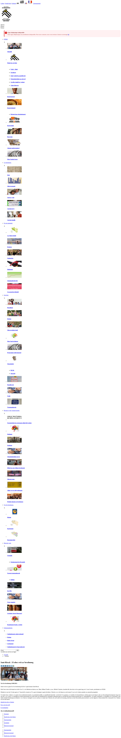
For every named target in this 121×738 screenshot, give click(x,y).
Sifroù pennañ (11, 186)
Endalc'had (8, 3)
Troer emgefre (11, 602)
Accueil (6, 654)
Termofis (9, 555)
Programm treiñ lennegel (14, 352)
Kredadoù (6, 723)
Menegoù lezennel (8, 725)
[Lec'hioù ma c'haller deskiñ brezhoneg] (14, 232)
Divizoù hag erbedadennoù (18, 114)
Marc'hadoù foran (12, 159)
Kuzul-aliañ (10, 125)
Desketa (9, 247)
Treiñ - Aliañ (14, 69)
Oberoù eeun (10, 479)
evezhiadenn (4, 707)
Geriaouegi (10, 643)
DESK (12, 370)
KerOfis (9, 591)
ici (68, 34)
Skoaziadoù (10, 364)
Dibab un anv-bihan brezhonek (16, 468)
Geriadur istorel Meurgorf (14, 613)
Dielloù (12, 579)
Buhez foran (10, 640)
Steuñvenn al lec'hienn (10, 717)
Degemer (6, 714)
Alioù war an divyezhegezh (14, 490)
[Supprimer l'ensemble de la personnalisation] (8, 666)
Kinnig (9, 517)
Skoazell (13, 373)
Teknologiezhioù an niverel (18, 79)
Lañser (2, 3)
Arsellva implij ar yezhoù (18, 82)
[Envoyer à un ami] (12, 666)
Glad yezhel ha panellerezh (18, 75)
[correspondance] (21, 3)
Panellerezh (10, 385)
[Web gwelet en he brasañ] (14, 680)
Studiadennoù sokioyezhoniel (15, 634)
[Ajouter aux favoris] (13, 666)
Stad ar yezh (10, 197)
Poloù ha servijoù (12, 63)
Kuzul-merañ (11, 96)
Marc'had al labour (12, 341)
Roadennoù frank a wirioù (14, 624)
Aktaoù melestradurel (13, 148)
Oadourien (10, 258)
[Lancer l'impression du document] (10, 666)
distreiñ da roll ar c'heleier (7, 702)
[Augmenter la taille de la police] (4, 666)
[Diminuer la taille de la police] (2, 666)
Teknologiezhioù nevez (13, 456)
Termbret (13, 72)
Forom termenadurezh (13, 573)
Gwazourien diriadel (13, 292)
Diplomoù (10, 269)
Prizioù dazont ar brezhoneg (15, 501)
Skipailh (9, 51)
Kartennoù (10, 528)
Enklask (14, 3)
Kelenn (9, 319)
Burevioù (9, 137)
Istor (8, 175)
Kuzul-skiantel (11, 108)
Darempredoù (36, 3)
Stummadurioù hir (12, 280)
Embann (9, 445)
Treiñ (8, 396)
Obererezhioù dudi (12, 330)
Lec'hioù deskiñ (11, 235)
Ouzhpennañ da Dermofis (18, 562)
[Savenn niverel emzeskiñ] (14, 243)
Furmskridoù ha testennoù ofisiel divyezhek (19, 423)
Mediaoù (9, 434)
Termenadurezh (11, 407)
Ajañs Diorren (15, 85)
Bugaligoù (10, 307)
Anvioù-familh (11, 220)
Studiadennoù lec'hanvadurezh (16, 647)
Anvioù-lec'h (10, 208)
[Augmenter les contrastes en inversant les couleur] (6, 666)
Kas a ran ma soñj (5, 705)
